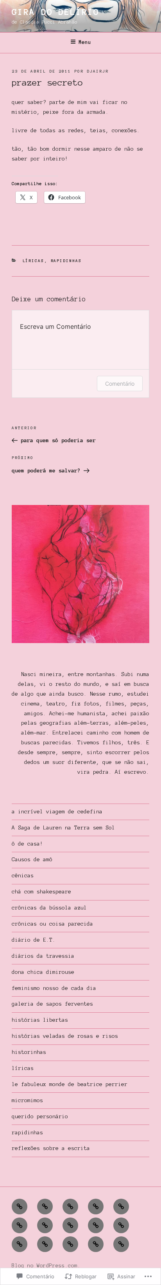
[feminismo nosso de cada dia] (96, 1206)
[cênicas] (45, 1206)
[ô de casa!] (121, 1206)
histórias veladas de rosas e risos (65, 1036)
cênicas (23, 876)
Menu (85, 42)
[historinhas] (19, 1225)
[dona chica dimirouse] (45, 1244)
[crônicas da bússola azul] (19, 1244)
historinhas (29, 1052)
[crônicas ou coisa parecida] (70, 1206)
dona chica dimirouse (43, 972)
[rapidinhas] (45, 1225)
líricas (34, 261)
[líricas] (19, 1206)
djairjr (98, 71)
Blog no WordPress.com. (46, 1266)
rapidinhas (66, 261)
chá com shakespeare (41, 892)
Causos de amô (32, 859)
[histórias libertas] (96, 1225)
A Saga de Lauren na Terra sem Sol (63, 828)
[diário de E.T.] (121, 1244)
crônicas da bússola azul (49, 908)
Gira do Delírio (55, 11)
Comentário (119, 383)
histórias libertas (40, 1020)
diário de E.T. (33, 940)
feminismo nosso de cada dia (54, 988)
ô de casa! (27, 844)
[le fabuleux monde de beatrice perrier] (121, 1225)
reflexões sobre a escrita (51, 1148)
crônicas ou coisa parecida (52, 924)
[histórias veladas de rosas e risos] (96, 1244)
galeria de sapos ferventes (52, 1004)
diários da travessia (43, 956)
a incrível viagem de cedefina (57, 812)
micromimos (27, 1100)
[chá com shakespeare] (70, 1225)
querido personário (40, 1116)
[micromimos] (70, 1244)
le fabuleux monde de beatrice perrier (69, 1084)
